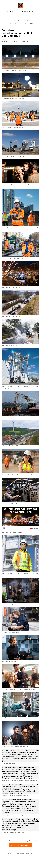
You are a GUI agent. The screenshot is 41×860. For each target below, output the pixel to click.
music (29, 18)
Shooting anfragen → (20, 845)
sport (21, 18)
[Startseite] (20, 8)
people (12, 18)
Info (13, 853)
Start (7, 853)
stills (23, 23)
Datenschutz (30, 853)
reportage (12, 23)
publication (14, 20)
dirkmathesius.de (20, 855)
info (32, 23)
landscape (27, 20)
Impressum (20, 853)
